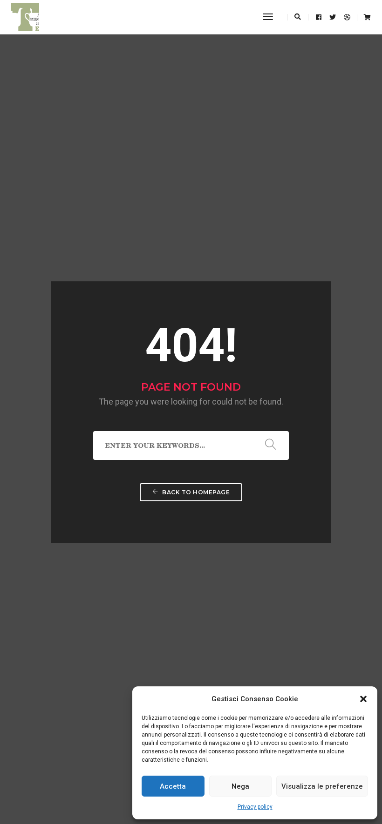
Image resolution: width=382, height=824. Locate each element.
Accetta (173, 786)
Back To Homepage (195, 492)
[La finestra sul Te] (25, 16)
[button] (363, 699)
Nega (240, 786)
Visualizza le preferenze (322, 786)
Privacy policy (255, 807)
